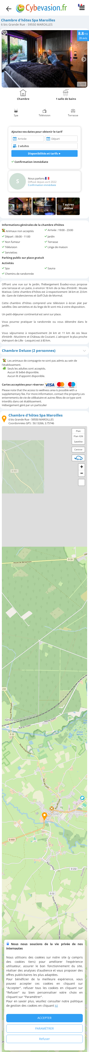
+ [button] (81, 466)
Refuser (44, 1039)
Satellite (78, 441)
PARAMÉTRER (44, 1028)
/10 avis (83, 35)
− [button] (81, 473)
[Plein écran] (81, 482)
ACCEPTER (44, 1018)
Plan (78, 431)
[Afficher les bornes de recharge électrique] (78, 458)
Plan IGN (78, 436)
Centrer (78, 449)
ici (56, 1005)
